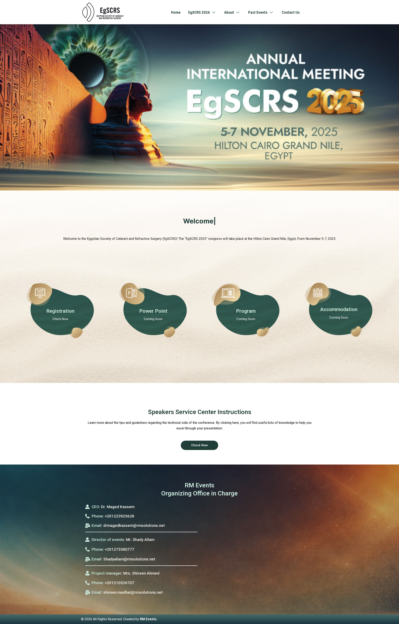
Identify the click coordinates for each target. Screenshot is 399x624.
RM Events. (148, 619)
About (229, 12)
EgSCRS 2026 (199, 12)
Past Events (257, 12)
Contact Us (291, 12)
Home (176, 12)
